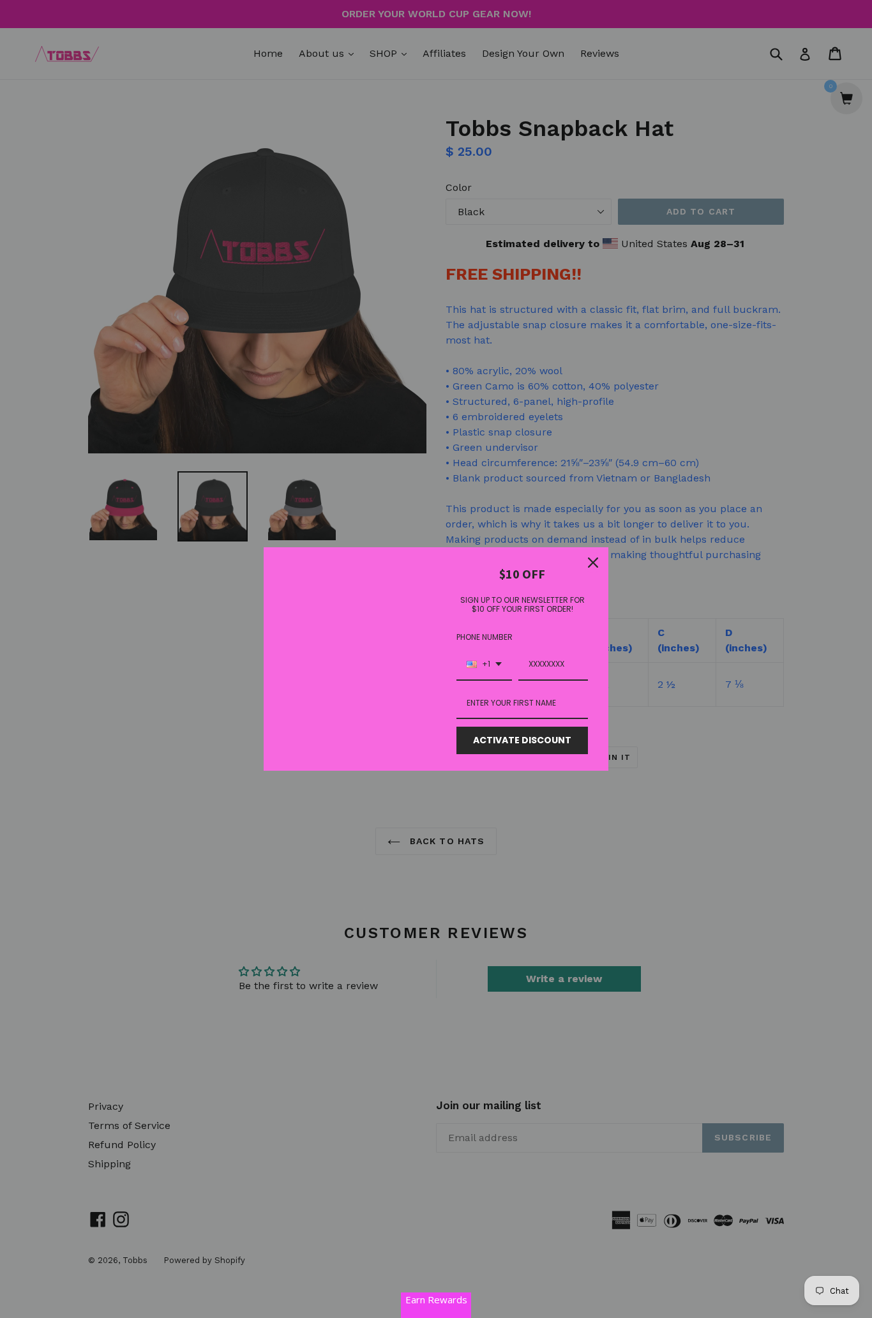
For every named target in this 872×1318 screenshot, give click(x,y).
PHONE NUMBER (484, 637)
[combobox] (484, 664)
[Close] (593, 562)
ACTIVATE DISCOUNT (522, 740)
